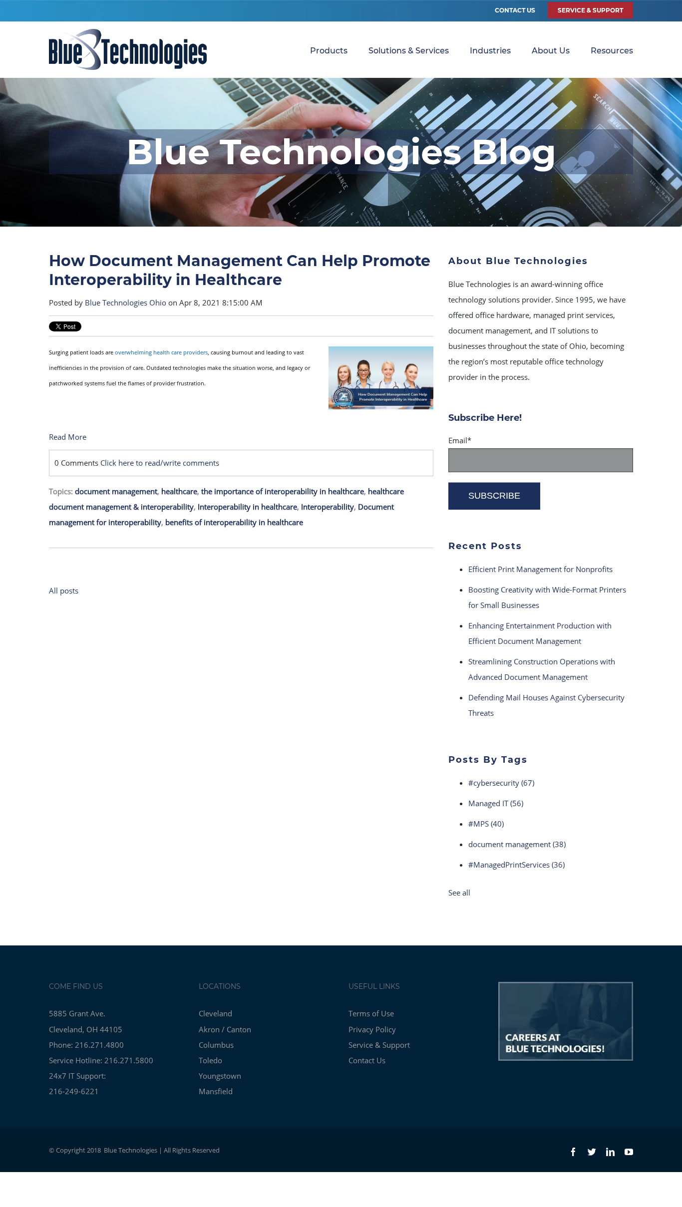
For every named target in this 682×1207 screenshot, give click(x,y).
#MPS (486, 824)
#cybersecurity (501, 783)
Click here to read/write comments (159, 463)
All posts (63, 591)
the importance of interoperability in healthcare (282, 491)
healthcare (179, 491)
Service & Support (379, 1045)
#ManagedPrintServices (516, 865)
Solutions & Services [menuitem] (408, 50)
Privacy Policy (372, 1029)
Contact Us (515, 10)
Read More (67, 437)
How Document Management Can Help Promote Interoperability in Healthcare (239, 270)
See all (459, 893)
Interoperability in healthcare (247, 507)
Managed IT (495, 803)
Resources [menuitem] (612, 50)
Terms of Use (371, 1013)
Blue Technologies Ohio (125, 302)
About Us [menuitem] (551, 50)
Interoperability (327, 507)
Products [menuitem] (328, 50)
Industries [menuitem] (490, 50)
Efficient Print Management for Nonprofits (540, 569)
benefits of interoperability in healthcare (234, 522)
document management (116, 491)
